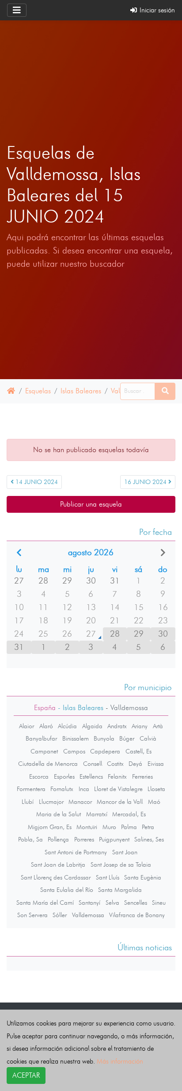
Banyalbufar (41, 738)
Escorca (39, 776)
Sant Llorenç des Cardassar (56, 877)
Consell (92, 764)
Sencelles (135, 903)
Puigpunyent (114, 839)
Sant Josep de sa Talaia (121, 864)
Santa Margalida (120, 890)
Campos (74, 751)
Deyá (135, 764)
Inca (84, 789)
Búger (126, 738)
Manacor (80, 802)
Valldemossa (88, 915)
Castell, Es (138, 751)
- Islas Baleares (79, 707)
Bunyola (104, 738)
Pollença (58, 839)
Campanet (44, 751)
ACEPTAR (26, 1075)
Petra (148, 827)
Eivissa (156, 764)
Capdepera (105, 751)
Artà (158, 726)
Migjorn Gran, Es (50, 827)
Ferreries (142, 776)
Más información (120, 1061)
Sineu (159, 903)
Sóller (60, 915)
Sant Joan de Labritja (58, 864)
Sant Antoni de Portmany (76, 852)
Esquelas (38, 391)
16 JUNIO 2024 (146, 482)
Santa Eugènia (142, 877)
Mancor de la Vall (120, 802)
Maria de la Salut (58, 814)
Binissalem (75, 738)
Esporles (64, 776)
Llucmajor (51, 802)
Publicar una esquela (91, 504)
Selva (112, 903)
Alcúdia (67, 726)
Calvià (148, 738)
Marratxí (96, 814)
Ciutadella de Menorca (48, 764)
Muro (109, 827)
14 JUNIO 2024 (36, 482)
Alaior (26, 726)
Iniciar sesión (156, 10)
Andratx (117, 726)
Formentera (31, 789)
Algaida (92, 726)
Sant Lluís (107, 877)
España (45, 707)
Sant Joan (124, 852)
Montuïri (86, 827)
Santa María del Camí (45, 903)
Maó (154, 802)
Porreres (84, 839)
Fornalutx (61, 789)
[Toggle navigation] (17, 10)
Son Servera (32, 915)
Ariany (140, 726)
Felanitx (117, 776)
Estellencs (91, 776)
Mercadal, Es (129, 814)
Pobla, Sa (30, 839)
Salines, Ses (149, 839)
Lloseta (156, 789)
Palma (129, 827)
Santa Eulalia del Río (66, 890)
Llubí (28, 802)
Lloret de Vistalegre (118, 789)
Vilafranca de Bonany (137, 915)
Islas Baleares (81, 391)
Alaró (46, 726)
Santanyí (89, 903)
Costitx (115, 764)
